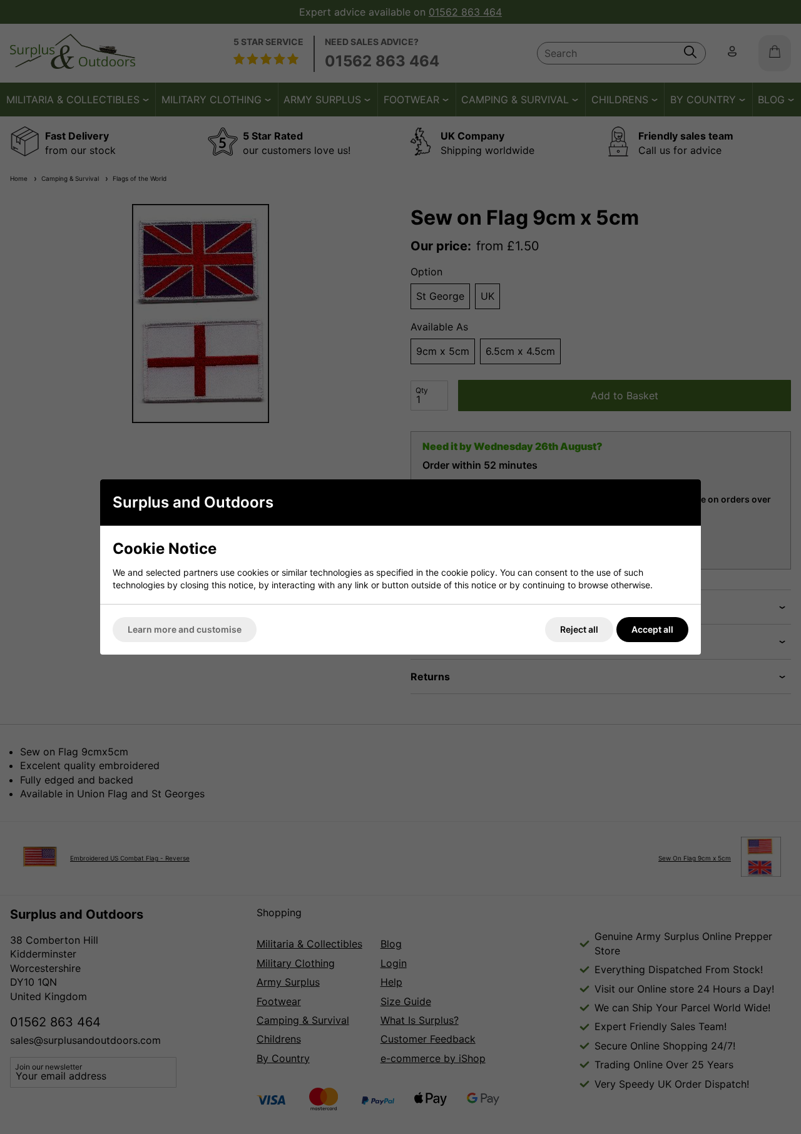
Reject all (579, 629)
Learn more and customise (185, 629)
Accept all (652, 629)
